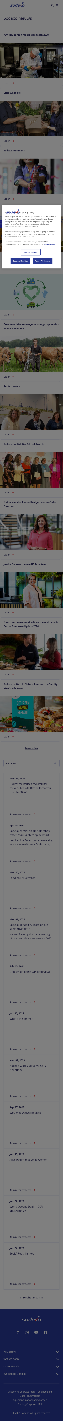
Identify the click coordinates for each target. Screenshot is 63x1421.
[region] (32, 237)
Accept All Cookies (42, 261)
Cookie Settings (30, 252)
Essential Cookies (20, 261)
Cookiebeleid (49, 244)
